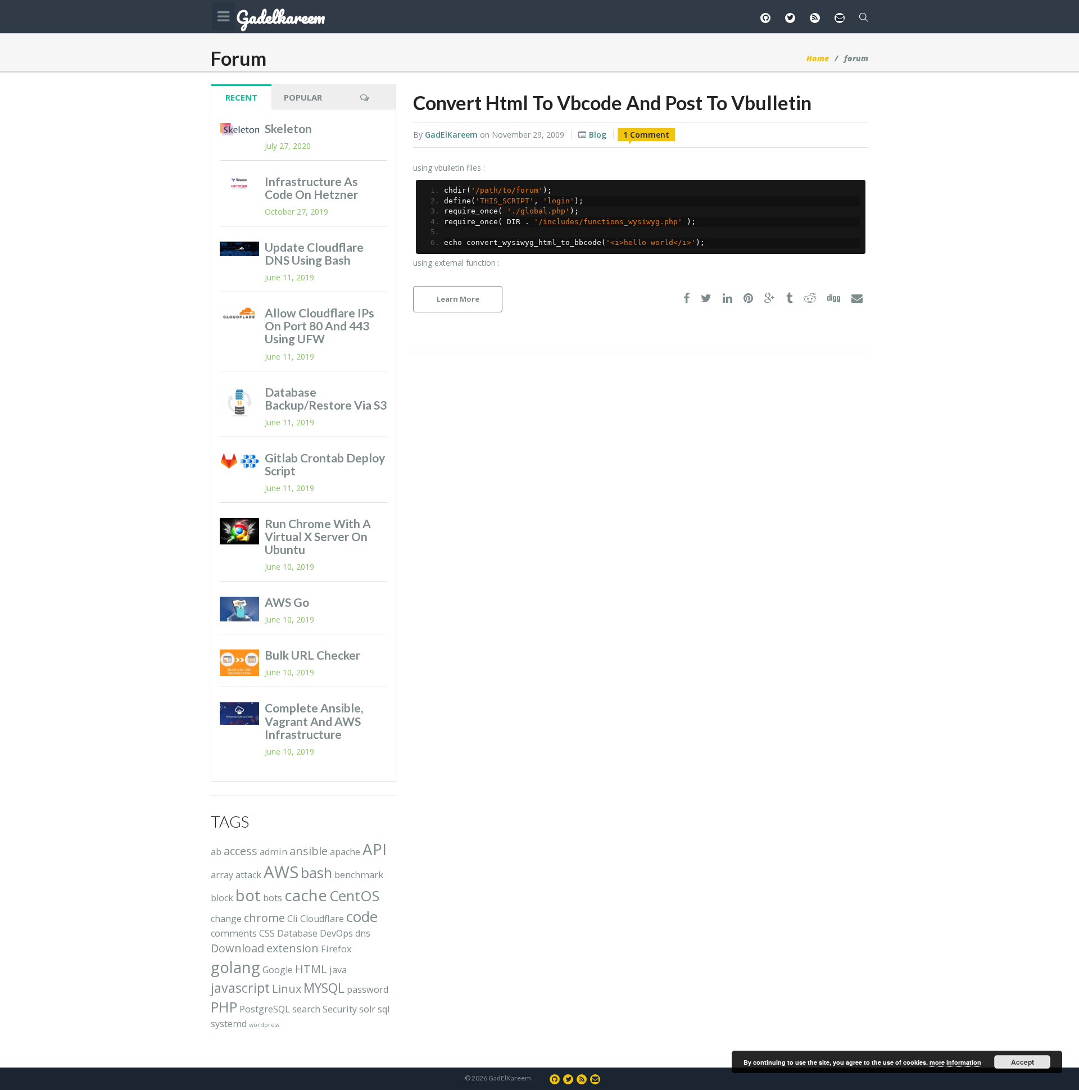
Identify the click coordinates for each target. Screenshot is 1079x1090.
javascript (240, 988)
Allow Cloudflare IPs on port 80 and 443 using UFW (319, 326)
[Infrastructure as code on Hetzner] (239, 183)
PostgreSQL (264, 1009)
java (338, 970)
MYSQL (323, 988)
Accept (1022, 1062)
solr (367, 1009)
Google (277, 970)
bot (248, 895)
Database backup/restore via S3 (326, 398)
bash (316, 873)
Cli (292, 918)
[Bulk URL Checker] (239, 663)
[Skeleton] (239, 129)
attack (248, 875)
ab (216, 852)
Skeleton (288, 128)
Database (297, 933)
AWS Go (287, 602)
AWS (281, 872)
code (362, 916)
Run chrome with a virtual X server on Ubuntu (318, 536)
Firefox (336, 949)
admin (273, 852)
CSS (267, 933)
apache (345, 852)
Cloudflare (322, 918)
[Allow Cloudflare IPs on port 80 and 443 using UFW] (239, 313)
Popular (303, 97)
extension (292, 948)
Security (340, 1009)
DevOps (336, 933)
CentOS (354, 896)
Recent (241, 97)
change (226, 918)
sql (383, 1009)
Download (237, 948)
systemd (229, 1024)
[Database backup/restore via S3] (239, 402)
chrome (264, 917)
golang (235, 967)
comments (234, 933)
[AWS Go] (239, 609)
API (374, 849)
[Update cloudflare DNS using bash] (239, 249)
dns (362, 933)
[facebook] (686, 298)
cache (305, 895)
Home (817, 58)
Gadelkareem (280, 17)
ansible (308, 851)
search (306, 1009)
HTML (311, 969)
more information (955, 1062)
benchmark (358, 875)
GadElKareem (451, 134)
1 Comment (646, 134)
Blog (597, 134)
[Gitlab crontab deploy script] (239, 461)
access (240, 851)
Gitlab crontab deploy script (325, 464)
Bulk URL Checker (312, 655)
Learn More (458, 299)
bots (272, 898)
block (222, 898)
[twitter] (706, 298)
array (222, 875)
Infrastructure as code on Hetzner (311, 187)
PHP (224, 1007)
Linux (286, 988)
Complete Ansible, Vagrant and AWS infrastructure (314, 721)
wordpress (264, 1025)
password (367, 989)
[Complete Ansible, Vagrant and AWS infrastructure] (239, 713)
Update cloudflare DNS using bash (314, 253)
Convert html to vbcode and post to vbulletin (612, 102)
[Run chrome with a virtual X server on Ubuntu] (239, 531)
